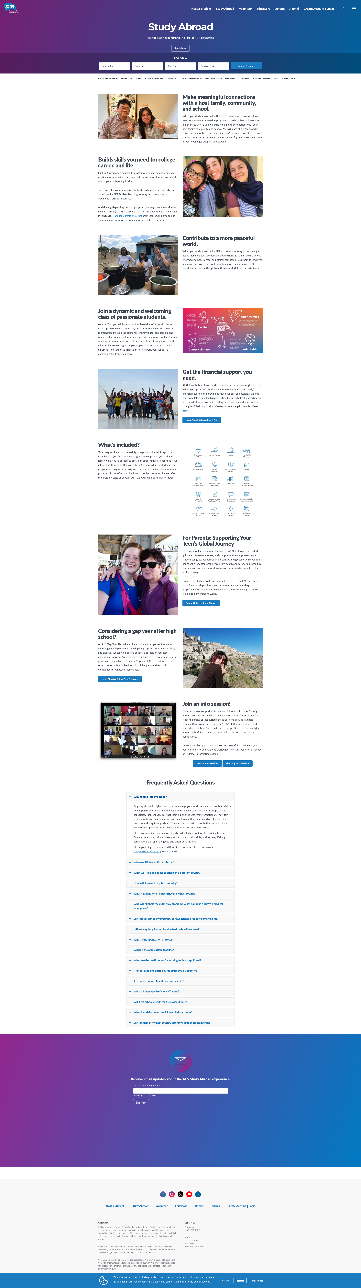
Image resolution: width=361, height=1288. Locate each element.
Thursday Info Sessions (237, 763)
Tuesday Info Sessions (207, 763)
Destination (107, 66)
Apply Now (180, 48)
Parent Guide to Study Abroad (201, 603)
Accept (225, 1280)
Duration (139, 66)
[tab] (180, 796)
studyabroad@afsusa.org (147, 851)
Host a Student (115, 1206)
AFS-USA (12, 9)
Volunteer (162, 1206)
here (185, 410)
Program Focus (208, 66)
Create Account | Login (241, 1206)
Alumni (216, 1206)
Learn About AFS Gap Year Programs (120, 679)
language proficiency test (128, 215)
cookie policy (140, 1281)
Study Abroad (140, 1206)
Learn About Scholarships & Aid (201, 420)
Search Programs (246, 65)
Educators (181, 1206)
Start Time (173, 66)
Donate (199, 1206)
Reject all (240, 1280)
